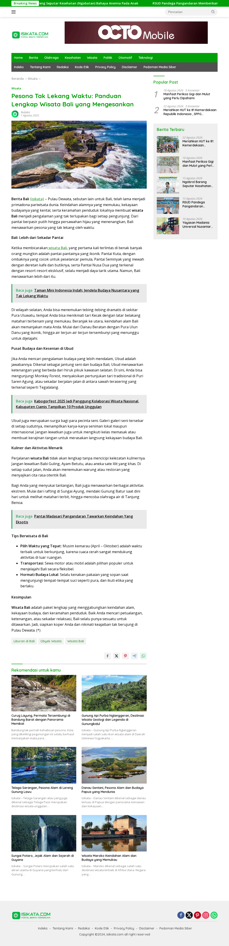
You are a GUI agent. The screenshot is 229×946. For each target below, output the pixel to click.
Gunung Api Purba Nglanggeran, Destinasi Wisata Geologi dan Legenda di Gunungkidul (113, 720)
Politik (108, 58)
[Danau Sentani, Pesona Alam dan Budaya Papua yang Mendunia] (114, 765)
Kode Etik (82, 67)
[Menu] (14, 12)
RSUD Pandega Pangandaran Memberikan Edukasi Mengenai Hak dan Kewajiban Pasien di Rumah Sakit (198, 204)
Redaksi (63, 67)
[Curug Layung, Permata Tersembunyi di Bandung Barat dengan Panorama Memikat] (43, 693)
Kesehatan (73, 58)
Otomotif (125, 58)
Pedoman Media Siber (160, 67)
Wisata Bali (75, 641)
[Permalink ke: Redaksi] (15, 114)
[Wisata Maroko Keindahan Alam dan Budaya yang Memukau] (114, 833)
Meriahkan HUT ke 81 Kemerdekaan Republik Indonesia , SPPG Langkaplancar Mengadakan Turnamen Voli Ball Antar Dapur (189, 112)
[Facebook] (180, 915)
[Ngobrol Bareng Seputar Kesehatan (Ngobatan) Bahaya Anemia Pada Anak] (168, 185)
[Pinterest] (197, 915)
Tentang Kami (40, 67)
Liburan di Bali (24, 641)
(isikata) (37, 198)
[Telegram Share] (134, 656)
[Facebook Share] (107, 656)
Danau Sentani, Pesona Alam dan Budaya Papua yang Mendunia (113, 790)
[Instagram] (205, 915)
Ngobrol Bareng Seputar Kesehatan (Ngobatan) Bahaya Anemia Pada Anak (197, 184)
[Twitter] (189, 915)
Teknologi (145, 58)
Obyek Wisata (50, 641)
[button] (213, 11)
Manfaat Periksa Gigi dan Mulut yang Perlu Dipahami (186, 96)
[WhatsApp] (214, 915)
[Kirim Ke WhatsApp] (143, 656)
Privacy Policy (105, 67)
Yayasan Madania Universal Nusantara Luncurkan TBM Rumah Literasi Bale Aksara (197, 225)
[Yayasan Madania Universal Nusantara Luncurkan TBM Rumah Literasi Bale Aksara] (168, 225)
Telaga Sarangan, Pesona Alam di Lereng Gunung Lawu (42, 790)
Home (18, 58)
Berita (33, 58)
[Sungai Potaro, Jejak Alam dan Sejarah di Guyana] (43, 833)
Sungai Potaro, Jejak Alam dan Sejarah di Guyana (42, 858)
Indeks (19, 67)
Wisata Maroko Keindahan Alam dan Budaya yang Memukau (109, 858)
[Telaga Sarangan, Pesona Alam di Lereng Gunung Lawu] (43, 765)
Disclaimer (129, 67)
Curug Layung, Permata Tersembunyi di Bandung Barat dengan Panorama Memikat (40, 720)
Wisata (92, 58)
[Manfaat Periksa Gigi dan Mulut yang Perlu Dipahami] (168, 164)
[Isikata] (30, 34)
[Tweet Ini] (116, 656)
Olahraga (51, 58)
